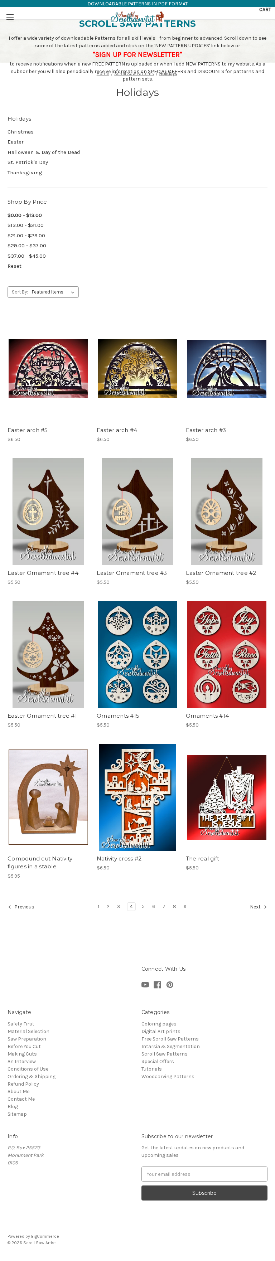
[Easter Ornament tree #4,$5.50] (48, 511)
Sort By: (20, 292)
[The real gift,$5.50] (226, 797)
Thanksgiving (25, 172)
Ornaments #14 (207, 715)
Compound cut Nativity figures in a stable (40, 862)
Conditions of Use (28, 1069)
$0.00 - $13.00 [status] (25, 215)
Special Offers (157, 1061)
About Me (18, 1091)
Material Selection (28, 1031)
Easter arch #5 (28, 430)
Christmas (21, 131)
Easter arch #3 (206, 430)
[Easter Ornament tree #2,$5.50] (226, 511)
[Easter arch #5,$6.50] (48, 368)
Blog (13, 1107)
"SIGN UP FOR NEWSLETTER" (137, 54)
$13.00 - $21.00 (26, 225)
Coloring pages (159, 1024)
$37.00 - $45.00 (27, 256)
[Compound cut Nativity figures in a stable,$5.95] (48, 797)
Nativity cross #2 (119, 858)
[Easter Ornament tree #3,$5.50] (137, 511)
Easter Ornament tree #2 (221, 572)
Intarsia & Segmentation (170, 1046)
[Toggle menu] (10, 17)
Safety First (21, 1024)
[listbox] (54, 292)
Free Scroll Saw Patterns (170, 1039)
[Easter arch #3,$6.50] (226, 368)
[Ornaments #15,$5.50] (137, 654)
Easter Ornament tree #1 (42, 715)
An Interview (22, 1061)
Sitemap (17, 1114)
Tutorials (151, 1069)
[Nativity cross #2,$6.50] (137, 797)
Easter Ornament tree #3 (132, 572)
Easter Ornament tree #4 (43, 572)
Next (256, 907)
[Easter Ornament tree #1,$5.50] (48, 654)
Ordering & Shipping (32, 1076)
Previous (23, 907)
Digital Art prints (160, 1031)
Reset (14, 266)
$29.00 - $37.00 (27, 245)
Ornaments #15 (118, 715)
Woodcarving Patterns (167, 1076)
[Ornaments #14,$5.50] (226, 654)
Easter (16, 142)
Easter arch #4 (117, 430)
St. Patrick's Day (28, 162)
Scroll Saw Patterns (164, 1054)
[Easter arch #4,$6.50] (137, 368)
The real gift (202, 858)
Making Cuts (22, 1054)
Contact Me (21, 1099)
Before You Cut (24, 1046)
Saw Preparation (27, 1039)
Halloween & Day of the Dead (44, 152)
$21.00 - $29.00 (26, 235)
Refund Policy (23, 1084)
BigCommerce (45, 1236)
